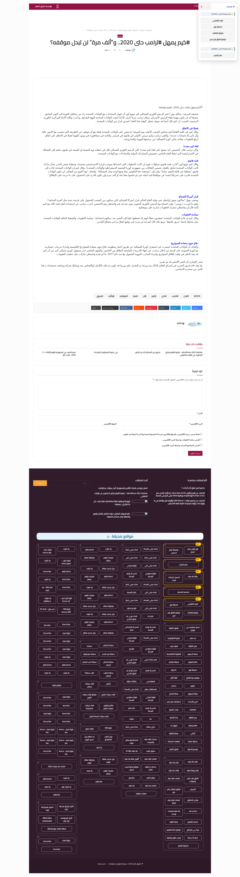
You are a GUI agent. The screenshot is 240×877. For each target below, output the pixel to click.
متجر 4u (150, 616)
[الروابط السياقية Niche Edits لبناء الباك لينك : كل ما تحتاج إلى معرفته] (140, 505)
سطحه (89, 646)
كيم (153, 296)
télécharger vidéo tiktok (57, 828)
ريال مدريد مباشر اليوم (108, 760)
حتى (163, 296)
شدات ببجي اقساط (151, 548)
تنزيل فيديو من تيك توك (66, 808)
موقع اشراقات (192, 612)
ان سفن (193, 638)
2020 (197, 296)
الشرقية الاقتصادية (174, 654)
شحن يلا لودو (150, 670)
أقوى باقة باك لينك (131, 759)
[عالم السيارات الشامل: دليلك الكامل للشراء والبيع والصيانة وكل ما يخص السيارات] (140, 517)
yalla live (99, 781)
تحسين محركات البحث (174, 579)
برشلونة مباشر (89, 557)
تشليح (108, 683)
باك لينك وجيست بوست (174, 812)
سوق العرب (150, 751)
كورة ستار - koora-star (47, 551)
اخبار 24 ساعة (193, 837)
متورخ (192, 685)
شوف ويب (174, 646)
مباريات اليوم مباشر (108, 559)
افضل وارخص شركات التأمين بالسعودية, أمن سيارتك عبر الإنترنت (123, 488)
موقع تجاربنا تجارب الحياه (132, 768)
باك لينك (132, 785)
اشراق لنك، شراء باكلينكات (193, 780)
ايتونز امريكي (132, 565)
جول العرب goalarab (108, 738)
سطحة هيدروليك (89, 654)
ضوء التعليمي (192, 604)
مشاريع (132, 777)
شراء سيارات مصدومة (89, 707)
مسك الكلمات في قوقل (193, 629)
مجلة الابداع (173, 693)
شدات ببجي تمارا (132, 549)
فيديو (135, 30)
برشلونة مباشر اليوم (89, 761)
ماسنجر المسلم (183, 592)
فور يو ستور (131, 608)
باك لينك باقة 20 (132, 751)
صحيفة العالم (183, 845)
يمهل (99, 296)
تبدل (185, 296)
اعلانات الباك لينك (174, 778)
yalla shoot (89, 549)
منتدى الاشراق (192, 800)
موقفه (123, 296)
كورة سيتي (89, 728)
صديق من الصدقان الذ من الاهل (147, 352)
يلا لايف (99, 747)
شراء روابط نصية (193, 770)
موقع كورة (56, 685)
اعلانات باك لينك (150, 785)
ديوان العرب (150, 777)
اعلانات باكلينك (141, 793)
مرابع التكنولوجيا (174, 638)
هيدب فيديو (173, 709)
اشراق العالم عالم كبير (173, 791)
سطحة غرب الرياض (89, 662)
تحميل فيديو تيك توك (47, 808)
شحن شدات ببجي (150, 659)
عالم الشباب (183, 564)
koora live (47, 571)
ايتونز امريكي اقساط (132, 639)
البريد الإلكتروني (195, 423)
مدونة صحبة (193, 741)
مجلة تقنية (174, 822)
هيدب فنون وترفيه (174, 837)
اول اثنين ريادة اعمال (192, 550)
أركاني (192, 733)
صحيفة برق (174, 604)
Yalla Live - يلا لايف (47, 589)
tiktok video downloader (47, 819)
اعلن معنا (101, 863)
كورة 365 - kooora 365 (66, 610)
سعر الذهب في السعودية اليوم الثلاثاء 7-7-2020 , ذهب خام (59, 353)
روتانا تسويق (193, 693)
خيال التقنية (192, 646)
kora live (47, 625)
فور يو (131, 648)
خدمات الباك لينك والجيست (150, 741)
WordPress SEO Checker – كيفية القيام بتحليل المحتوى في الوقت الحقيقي (183, 353)
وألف (110, 296)
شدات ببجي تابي (132, 557)
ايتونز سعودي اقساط (150, 575)
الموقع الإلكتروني (110, 423)
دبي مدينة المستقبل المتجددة (106, 352)
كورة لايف (66, 633)
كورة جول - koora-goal (66, 562)
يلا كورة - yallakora (47, 599)
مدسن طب (193, 811)
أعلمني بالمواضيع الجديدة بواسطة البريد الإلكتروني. (180, 445)
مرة (134, 296)
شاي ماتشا (150, 727)
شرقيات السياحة (174, 741)
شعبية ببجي (150, 681)
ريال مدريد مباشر (108, 568)
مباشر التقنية (173, 733)
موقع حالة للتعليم (174, 829)
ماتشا (131, 719)
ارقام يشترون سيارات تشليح (108, 707)
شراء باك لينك (193, 761)
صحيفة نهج (192, 670)
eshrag (127, 50)
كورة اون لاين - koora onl (66, 599)
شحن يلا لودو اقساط (132, 575)
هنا (201, 265)
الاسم (199, 413)
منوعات (142, 30)
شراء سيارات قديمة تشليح (99, 716)
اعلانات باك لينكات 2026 (56, 766)
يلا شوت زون (66, 786)
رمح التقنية (193, 717)
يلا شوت (108, 548)
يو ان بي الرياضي (193, 829)
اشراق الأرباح (173, 749)
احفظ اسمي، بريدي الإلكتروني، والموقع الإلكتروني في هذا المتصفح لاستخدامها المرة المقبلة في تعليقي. (161, 434)
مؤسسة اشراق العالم (43, 6)
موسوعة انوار (193, 749)
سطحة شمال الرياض (108, 663)
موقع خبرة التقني (193, 677)
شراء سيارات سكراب (89, 685)
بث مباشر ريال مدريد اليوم (89, 738)
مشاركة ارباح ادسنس (174, 551)
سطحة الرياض (108, 645)
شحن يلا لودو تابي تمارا (132, 628)
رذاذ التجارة (174, 717)
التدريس (193, 789)
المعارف (192, 709)
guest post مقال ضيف (131, 741)
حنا (151, 719)
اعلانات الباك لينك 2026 (174, 801)
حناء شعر (131, 708)
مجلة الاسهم (193, 654)
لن (144, 296)
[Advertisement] (120, 19)
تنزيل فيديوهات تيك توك (66, 819)
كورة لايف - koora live (66, 731)
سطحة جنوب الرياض (108, 674)
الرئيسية (149, 30)
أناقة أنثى (173, 677)
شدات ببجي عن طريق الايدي (131, 617)
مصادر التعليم (193, 822)
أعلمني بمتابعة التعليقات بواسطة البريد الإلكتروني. (181, 439)
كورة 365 (108, 727)
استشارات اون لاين (174, 701)
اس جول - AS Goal (47, 609)
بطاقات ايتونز (131, 681)
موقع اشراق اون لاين (173, 614)
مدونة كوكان (174, 662)
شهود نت (173, 725)
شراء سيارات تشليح (108, 694)
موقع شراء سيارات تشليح (89, 696)
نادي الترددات (193, 701)
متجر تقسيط (131, 592)
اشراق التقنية (174, 628)
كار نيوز (173, 670)
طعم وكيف (192, 725)
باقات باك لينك (173, 770)
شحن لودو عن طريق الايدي (131, 672)
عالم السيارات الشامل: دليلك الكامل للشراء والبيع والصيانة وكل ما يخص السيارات (111, 515)
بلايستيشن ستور (151, 689)
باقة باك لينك (193, 576)
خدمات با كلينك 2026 (150, 768)
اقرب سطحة (89, 672)
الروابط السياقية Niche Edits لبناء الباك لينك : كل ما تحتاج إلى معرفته (111, 503)
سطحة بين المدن (108, 654)
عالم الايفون (193, 662)
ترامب (174, 296)
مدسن (173, 685)
